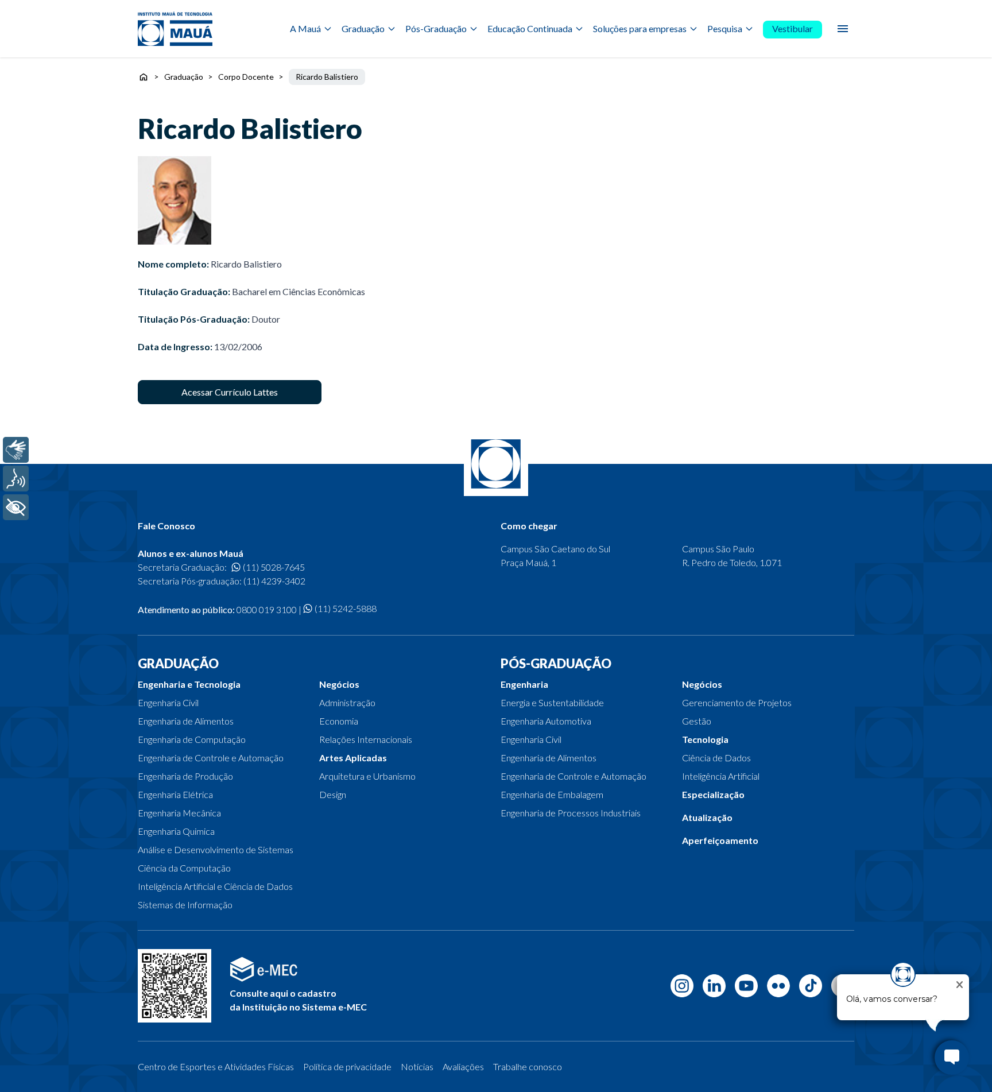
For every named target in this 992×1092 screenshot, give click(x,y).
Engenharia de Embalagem (552, 794)
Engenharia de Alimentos (186, 720)
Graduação (363, 28)
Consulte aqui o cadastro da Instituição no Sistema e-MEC (298, 1000)
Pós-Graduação (436, 28)
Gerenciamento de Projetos (737, 702)
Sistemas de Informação (185, 904)
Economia (338, 720)
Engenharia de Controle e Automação (211, 757)
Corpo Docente (246, 77)
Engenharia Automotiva (546, 720)
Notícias (417, 1066)
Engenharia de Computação (192, 739)
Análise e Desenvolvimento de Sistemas (215, 849)
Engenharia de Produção (185, 775)
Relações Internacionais (365, 739)
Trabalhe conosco (527, 1066)
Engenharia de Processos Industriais (571, 812)
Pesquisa (724, 28)
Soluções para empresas (640, 28)
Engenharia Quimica (176, 831)
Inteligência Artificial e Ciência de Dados (215, 886)
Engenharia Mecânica (179, 812)
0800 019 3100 (267, 609)
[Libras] (16, 450)
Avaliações (463, 1066)
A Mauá (305, 28)
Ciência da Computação (184, 867)
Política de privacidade (347, 1066)
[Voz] (16, 478)
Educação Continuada (529, 28)
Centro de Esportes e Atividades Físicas (216, 1066)
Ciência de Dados (716, 757)
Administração (347, 702)
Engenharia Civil (168, 702)
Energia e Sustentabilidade (552, 702)
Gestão (696, 720)
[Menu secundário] (842, 28)
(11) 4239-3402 (274, 580)
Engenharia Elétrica (175, 794)
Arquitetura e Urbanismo (367, 775)
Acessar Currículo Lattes (229, 391)
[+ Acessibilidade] (16, 507)
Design (332, 794)
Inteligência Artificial (721, 775)
